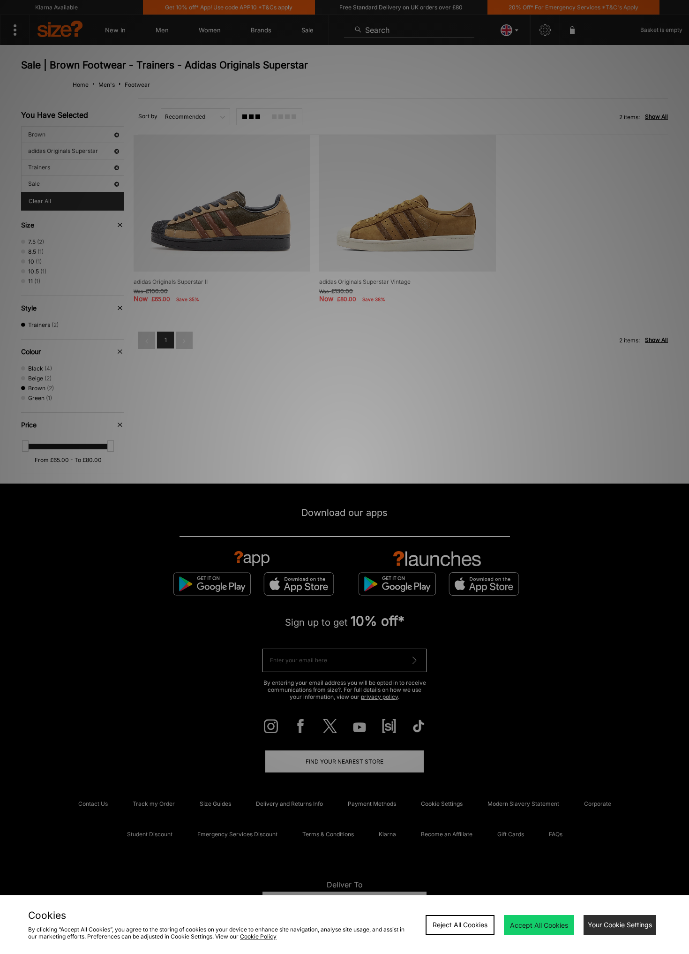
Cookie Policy (258, 936)
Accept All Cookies (539, 925)
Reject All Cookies (460, 925)
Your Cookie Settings (620, 925)
